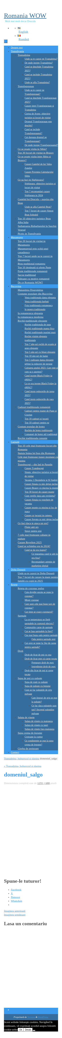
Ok (20, 1029)
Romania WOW (25, 15)
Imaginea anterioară (14, 911)
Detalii (28, 1029)
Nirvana (31, 1017)
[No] (34, 1030)
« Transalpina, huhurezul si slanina (22, 766)
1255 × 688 (43, 783)
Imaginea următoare (14, 914)
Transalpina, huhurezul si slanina (21, 758)
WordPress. (43, 1017)
